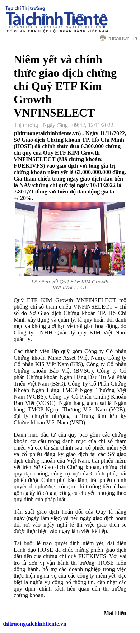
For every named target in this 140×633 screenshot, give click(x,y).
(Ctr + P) (122, 38)
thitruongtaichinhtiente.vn (34, 624)
